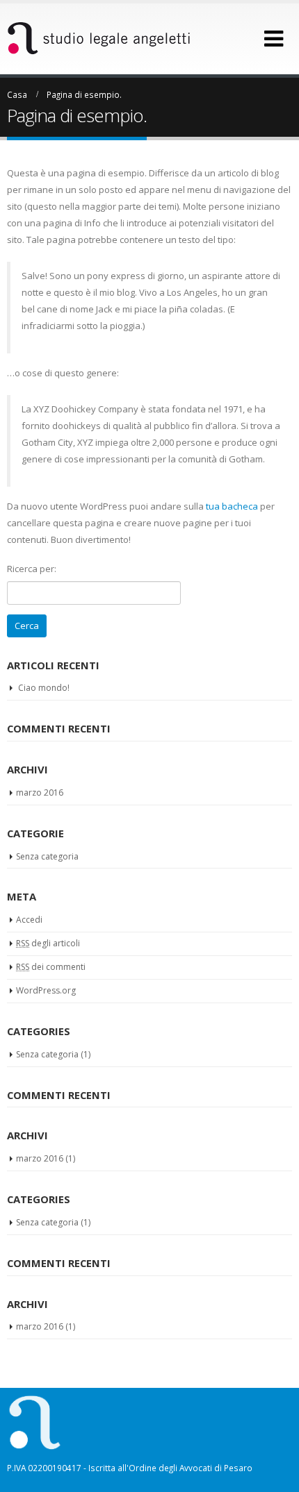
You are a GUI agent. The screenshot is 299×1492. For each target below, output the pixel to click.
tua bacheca (232, 506)
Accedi (29, 919)
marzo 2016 (39, 792)
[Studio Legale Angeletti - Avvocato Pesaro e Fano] (99, 39)
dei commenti (51, 967)
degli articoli (48, 943)
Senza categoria (47, 856)
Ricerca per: (31, 568)
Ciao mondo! (44, 688)
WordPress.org (46, 990)
